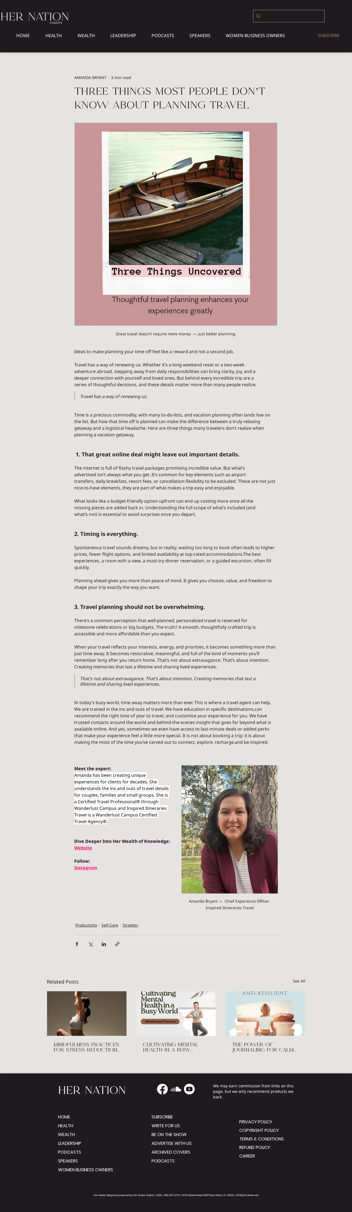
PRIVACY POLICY (255, 1122)
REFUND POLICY (254, 1147)
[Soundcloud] (175, 1089)
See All (299, 981)
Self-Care (109, 925)
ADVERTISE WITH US (172, 1143)
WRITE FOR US (166, 1126)
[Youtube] (189, 1089)
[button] (255, 35)
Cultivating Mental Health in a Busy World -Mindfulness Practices (173, 1047)
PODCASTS (69, 1152)
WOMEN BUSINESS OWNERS (85, 1170)
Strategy (130, 925)
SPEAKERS (68, 1161)
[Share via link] (117, 944)
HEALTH (65, 1126)
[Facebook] (162, 1089)
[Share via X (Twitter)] (90, 944)
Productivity (86, 925)
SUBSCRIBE (162, 1117)
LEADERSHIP (69, 1143)
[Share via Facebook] (76, 944)
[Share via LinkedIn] (103, 944)
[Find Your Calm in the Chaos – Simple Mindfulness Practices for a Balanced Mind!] (176, 1013)
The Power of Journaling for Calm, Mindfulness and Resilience (263, 1047)
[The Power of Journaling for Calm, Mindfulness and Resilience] (265, 1013)
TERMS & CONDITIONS (258, 1139)
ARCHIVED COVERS (171, 1152)
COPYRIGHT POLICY (258, 1130)
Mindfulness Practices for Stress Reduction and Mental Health (86, 1047)
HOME (64, 1117)
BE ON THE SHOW (169, 1134)
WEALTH (66, 1134)
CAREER (247, 1156)
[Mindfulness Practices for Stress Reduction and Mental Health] (87, 1013)
